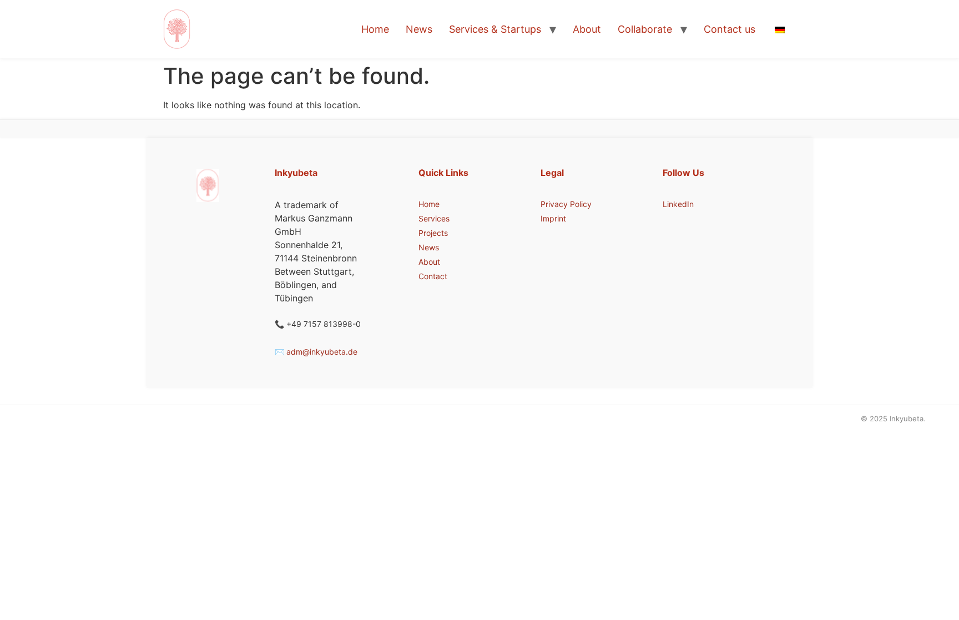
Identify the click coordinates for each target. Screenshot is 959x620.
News (419, 29)
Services (434, 218)
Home (375, 29)
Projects (433, 233)
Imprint (553, 218)
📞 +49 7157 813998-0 (318, 324)
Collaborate (645, 29)
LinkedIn (678, 204)
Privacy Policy (566, 204)
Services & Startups (495, 29)
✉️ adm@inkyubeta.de (316, 351)
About (587, 29)
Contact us (729, 29)
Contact (432, 276)
